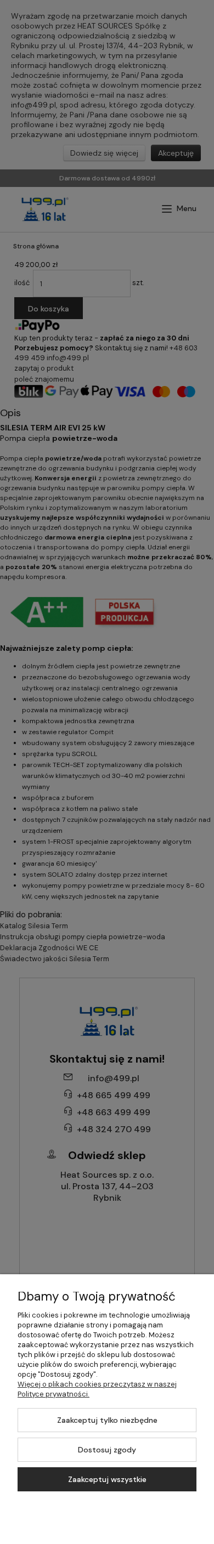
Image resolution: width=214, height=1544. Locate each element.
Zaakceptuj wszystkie (107, 1479)
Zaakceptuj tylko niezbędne (107, 1420)
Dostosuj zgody (107, 1450)
